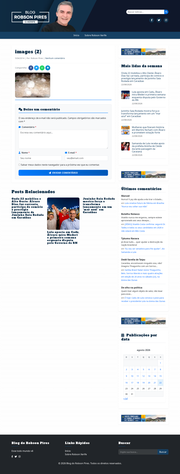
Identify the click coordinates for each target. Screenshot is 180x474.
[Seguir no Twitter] (158, 20)
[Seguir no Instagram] (166, 20)
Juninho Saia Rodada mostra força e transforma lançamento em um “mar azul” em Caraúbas (99, 205)
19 (143, 382)
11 (138, 376)
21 (155, 382)
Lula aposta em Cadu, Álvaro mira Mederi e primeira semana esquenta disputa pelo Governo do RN (63, 237)
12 (143, 376)
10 (132, 376)
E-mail (72, 152)
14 (155, 376)
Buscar (163, 451)
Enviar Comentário (65, 172)
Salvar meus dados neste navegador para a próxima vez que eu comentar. (60, 164)
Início (76, 35)
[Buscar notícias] (166, 12)
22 (160, 382)
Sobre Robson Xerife (95, 35)
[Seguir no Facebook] (151, 20)
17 (132, 382)
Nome (26, 152)
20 (149, 382)
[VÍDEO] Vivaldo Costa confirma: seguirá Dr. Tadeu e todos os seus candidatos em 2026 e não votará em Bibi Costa (143, 227)
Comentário (29, 127)
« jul (125, 398)
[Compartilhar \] (30, 67)
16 (126, 382)
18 (138, 382)
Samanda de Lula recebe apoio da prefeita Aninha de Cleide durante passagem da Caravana (148, 147)
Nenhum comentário (55, 58)
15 (160, 376)
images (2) (28, 52)
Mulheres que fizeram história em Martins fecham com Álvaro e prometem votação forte (148, 130)
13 (149, 376)
